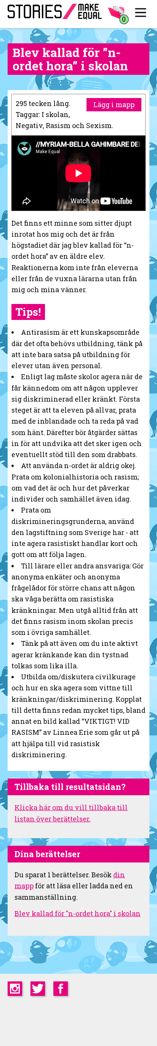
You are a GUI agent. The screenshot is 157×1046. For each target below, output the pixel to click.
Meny (140, 12)
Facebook (60, 988)
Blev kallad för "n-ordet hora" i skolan (77, 913)
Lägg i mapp (114, 104)
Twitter (37, 988)
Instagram (15, 988)
